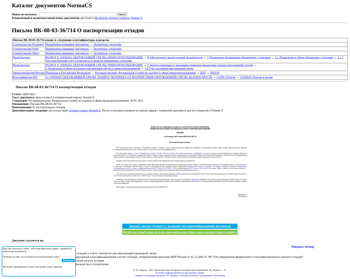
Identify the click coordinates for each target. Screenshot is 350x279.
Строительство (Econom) (28, 44)
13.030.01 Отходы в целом (256, 77)
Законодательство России (28, 72)
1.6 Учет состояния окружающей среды (169, 68)
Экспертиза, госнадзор (107, 44)
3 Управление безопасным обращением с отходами (239, 57)
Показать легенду (302, 246)
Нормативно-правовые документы (67, 44)
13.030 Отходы (226, 77)
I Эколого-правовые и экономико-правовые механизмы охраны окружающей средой (200, 65)
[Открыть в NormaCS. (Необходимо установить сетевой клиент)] (13, 87)
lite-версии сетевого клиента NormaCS (118, 17)
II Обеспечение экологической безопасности (175, 57)
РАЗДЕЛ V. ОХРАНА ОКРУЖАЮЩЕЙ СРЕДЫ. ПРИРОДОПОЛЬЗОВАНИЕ (94, 57)
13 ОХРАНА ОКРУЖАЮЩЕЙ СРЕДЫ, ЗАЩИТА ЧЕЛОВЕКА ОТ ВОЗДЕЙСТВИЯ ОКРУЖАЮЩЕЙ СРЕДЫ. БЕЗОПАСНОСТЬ (129, 77)
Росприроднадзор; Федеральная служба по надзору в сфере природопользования (145, 72)
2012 (203, 72)
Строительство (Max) (26, 53)
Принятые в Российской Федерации (68, 72)
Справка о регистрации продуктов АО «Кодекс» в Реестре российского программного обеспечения (180, 275)
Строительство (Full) (25, 48)
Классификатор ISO (25, 77)
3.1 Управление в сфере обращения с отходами (304, 57)
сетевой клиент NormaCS (84, 110)
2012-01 (215, 72)
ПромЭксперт (21, 57)
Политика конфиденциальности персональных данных (180, 273)
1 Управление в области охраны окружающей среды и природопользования (93, 68)
